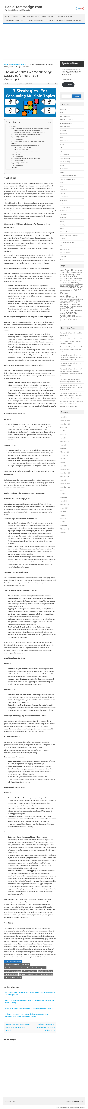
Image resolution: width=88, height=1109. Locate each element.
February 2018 (64, 504)
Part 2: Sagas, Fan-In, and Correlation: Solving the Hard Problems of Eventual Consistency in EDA (71, 404)
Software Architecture (67, 232)
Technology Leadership (67, 242)
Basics (62, 144)
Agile (61, 112)
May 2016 (63, 518)
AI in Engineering (65, 116)
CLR (61, 151)
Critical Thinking (65, 161)
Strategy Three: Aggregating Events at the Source (25, 158)
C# (61, 147)
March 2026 (63, 417)
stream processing (75, 318)
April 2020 (63, 494)
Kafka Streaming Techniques (44, 974)
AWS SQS (66, 280)
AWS (61, 137)
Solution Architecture (68, 314)
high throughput (71, 299)
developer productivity (69, 286)
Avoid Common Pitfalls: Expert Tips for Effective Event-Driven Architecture (29, 1008)
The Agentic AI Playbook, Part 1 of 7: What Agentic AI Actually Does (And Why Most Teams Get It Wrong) (71, 396)
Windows (63, 256)
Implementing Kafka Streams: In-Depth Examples (25, 145)
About (16, 16)
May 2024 (63, 434)
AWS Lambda (64, 141)
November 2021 (65, 473)
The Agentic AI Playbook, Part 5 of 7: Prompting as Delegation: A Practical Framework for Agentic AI (71, 357)
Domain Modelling (65, 290)
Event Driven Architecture (14, 21)
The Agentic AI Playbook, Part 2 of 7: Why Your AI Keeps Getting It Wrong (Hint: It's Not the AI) (71, 387)
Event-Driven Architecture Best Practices (17, 968)
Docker (62, 172)
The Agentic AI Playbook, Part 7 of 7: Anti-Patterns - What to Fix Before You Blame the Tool (71, 341)
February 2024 (64, 441)
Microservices (64, 196)
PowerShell (63, 210)
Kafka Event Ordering (45, 971)
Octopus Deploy (65, 207)
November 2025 (65, 424)
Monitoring (63, 200)
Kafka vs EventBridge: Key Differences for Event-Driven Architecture (45, 1027)
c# (70, 280)
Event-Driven (25, 964)
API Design (63, 130)
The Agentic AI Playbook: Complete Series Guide (65, 21)
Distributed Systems (75, 288)
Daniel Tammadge (13, 84)
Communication (65, 158)
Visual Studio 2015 (65, 252)
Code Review (70, 284)
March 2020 (63, 497)
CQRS (76, 284)
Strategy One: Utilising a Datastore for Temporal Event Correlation (30, 128)
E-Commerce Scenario (19, 160)
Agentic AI (63, 109)
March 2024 (63, 438)
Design (62, 165)
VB (61, 245)
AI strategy (76, 274)
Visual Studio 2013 (65, 249)
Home (7, 16)
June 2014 (63, 532)
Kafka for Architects (11, 974)
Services (80, 306)
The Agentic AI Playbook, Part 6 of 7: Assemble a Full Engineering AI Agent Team (71, 349)
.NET (62, 270)
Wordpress (81, 1107)
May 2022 (63, 466)
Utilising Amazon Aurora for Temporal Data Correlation (27, 134)
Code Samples (64, 154)
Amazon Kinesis (65, 126)
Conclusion (14, 167)
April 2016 (63, 522)
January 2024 (64, 445)
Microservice (75, 301)
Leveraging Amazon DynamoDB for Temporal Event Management (30, 132)
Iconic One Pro (60, 1107)
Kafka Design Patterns (29, 971)
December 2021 (65, 469)
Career (74, 280)
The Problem (12, 126)
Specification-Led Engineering (69, 235)
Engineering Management (68, 175)
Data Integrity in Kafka (12, 964)
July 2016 (63, 511)
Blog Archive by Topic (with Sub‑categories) (38, 16)
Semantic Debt (74, 306)
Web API (73, 319)
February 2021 (64, 476)
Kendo (62, 186)
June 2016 (63, 515)
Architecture (64, 133)
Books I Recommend (65, 16)
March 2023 (63, 448)
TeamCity (63, 238)
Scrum (62, 221)
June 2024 (63, 431)
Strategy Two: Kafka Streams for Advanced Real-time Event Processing (28, 142)
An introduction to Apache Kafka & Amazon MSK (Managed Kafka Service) (17, 1027)
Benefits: (18, 137)
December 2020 (65, 483)
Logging (62, 193)
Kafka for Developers (26, 974)
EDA (71, 290)
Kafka (61, 182)
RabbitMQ (63, 217)
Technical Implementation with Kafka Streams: (27, 151)
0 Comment (52, 84)
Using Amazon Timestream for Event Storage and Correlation (29, 130)
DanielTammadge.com (23, 7)
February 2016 (64, 529)
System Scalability (64, 320)
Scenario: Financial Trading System (22, 147)
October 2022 (64, 455)
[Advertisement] (44, 41)
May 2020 (63, 490)
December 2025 (65, 420)
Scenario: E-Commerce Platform (22, 149)
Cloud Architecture (69, 282)
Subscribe (68, 85)
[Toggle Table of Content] (48, 122)
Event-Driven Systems (39, 968)
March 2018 (63, 501)
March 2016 (63, 525)
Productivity (63, 214)
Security (62, 224)
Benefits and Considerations (21, 153)
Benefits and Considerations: (21, 136)
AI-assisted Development (71, 271)
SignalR (62, 228)
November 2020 (65, 487)
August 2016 (64, 508)
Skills (61, 308)
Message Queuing (65, 301)
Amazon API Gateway (66, 119)
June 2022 (63, 462)
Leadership (63, 189)
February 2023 (64, 452)
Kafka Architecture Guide (13, 971)
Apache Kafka (68, 276)
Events (63, 299)
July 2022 (63, 459)
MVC (61, 204)
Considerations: (19, 139)
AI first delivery (68, 274)
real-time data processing (13, 977)
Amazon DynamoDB (66, 123)
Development (64, 169)
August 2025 (64, 427)
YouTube (62, 260)
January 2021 (64, 480)
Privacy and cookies (36, 21)
